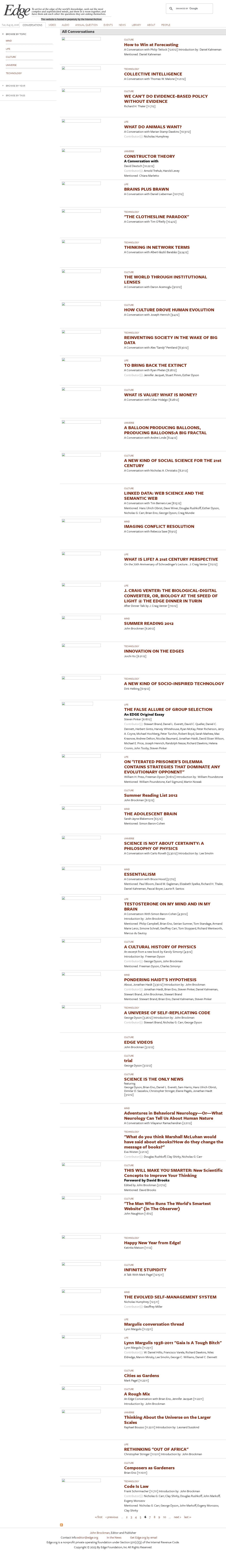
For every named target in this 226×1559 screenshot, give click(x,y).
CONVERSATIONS (32, 25)
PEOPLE (165, 25)
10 (164, 1517)
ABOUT (151, 25)
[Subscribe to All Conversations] (61, 1525)
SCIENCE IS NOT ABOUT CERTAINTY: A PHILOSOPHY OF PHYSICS (164, 845)
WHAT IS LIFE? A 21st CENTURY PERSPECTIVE (171, 559)
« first (98, 1517)
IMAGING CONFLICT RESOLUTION (159, 526)
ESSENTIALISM (140, 874)
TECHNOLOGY (131, 69)
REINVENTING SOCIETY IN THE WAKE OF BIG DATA (171, 340)
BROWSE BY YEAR (15, 85)
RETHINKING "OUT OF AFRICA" (156, 1449)
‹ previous (112, 1517)
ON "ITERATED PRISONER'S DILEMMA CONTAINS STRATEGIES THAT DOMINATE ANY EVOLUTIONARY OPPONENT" (172, 766)
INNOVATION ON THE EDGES (154, 651)
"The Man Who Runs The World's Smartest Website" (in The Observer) (167, 1206)
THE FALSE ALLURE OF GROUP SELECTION (168, 709)
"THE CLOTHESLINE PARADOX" (156, 216)
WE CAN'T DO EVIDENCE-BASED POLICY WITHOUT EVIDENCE (166, 98)
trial (128, 1060)
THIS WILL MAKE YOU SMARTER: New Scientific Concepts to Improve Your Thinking (173, 1172)
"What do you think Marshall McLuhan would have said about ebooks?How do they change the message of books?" (173, 1141)
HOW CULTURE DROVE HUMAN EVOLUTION (169, 310)
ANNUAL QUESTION (86, 25)
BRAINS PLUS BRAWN (146, 189)
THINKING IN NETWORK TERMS (157, 247)
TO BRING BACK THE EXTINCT (155, 365)
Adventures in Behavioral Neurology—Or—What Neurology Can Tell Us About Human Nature (173, 1115)
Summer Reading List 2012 (150, 795)
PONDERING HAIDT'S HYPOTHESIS (160, 979)
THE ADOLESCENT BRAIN (150, 814)
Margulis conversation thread (154, 1324)
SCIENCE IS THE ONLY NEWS (153, 1079)
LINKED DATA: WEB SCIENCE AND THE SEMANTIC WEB (164, 495)
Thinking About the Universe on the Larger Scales (167, 1419)
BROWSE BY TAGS (15, 95)
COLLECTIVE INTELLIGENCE (153, 74)
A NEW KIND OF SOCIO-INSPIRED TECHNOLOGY (174, 683)
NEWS (122, 25)
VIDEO (52, 25)
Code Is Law (136, 1486)
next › (177, 1517)
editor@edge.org (87, 1537)
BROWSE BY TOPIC (16, 34)
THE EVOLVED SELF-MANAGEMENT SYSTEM (170, 1297)
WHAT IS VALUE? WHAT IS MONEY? (160, 394)
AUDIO (65, 25)
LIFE (126, 121)
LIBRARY (136, 25)
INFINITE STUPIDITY (145, 1269)
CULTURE (129, 39)
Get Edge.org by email (143, 1537)
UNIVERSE (129, 151)
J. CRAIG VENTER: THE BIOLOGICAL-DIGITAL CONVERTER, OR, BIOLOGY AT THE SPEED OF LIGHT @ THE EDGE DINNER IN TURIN (171, 595)
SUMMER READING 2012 (149, 623)
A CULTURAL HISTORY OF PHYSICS (160, 947)
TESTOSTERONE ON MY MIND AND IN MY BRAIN (167, 906)
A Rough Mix (137, 1394)
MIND (127, 521)
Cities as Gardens (141, 1375)
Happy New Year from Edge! (152, 1242)
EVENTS (108, 25)
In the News (114, 1537)
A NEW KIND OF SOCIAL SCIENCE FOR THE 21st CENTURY (172, 462)
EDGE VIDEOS (138, 1042)
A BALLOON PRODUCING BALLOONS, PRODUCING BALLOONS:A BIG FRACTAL (165, 430)
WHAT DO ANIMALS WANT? (153, 126)
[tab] (28, 34)
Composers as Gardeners (149, 1467)
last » (187, 1517)
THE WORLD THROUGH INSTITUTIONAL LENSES (165, 279)
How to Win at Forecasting (151, 44)
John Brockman (100, 1532)
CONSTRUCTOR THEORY (149, 156)
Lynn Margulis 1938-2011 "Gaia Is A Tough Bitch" (173, 1342)
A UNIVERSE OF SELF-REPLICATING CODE (167, 1012)
